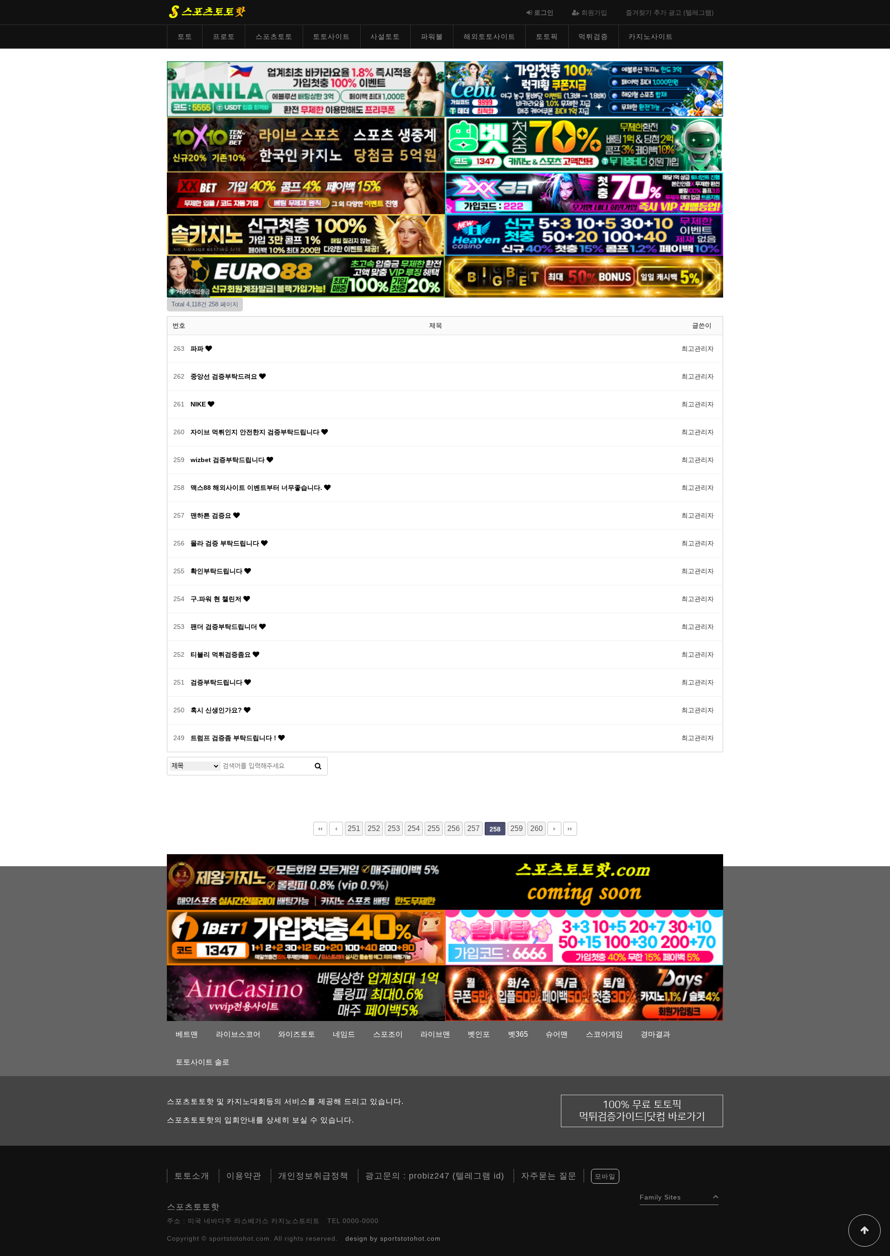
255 (433, 828)
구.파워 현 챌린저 (217, 599)
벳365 (518, 1034)
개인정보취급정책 (313, 1175)
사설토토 (385, 36)
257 (473, 828)
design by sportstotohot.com (393, 1238)
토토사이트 (331, 36)
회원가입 (593, 12)
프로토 (224, 36)
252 (374, 828)
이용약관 (243, 1175)
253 (394, 828)
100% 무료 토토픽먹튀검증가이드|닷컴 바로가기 (642, 1111)
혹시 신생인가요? (217, 710)
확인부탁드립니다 (217, 571)
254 (413, 828)
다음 (554, 829)
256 (453, 828)
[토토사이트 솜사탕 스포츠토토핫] (584, 937)
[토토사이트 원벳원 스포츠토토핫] (306, 937)
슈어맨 (557, 1034)
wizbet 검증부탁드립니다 (229, 459)
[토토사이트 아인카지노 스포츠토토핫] (306, 992)
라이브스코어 (238, 1034)
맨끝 (570, 829)
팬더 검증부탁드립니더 (225, 626)
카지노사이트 (651, 36)
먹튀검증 (593, 36)
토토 (185, 36)
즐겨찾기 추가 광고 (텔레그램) (670, 12)
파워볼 (432, 36)
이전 (336, 829)
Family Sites (660, 1195)
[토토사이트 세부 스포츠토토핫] (584, 88)
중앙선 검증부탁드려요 (225, 376)
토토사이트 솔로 (202, 1062)
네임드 (344, 1034)
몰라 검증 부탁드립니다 (226, 543)
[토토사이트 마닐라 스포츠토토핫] (306, 88)
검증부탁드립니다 (217, 682)
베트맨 (187, 1034)
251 (354, 828)
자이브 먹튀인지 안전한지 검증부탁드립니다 (256, 432)
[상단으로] (864, 1230)
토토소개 (192, 1175)
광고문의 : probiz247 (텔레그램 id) (434, 1175)
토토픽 (547, 36)
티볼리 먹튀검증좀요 (222, 654)
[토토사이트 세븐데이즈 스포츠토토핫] (584, 992)
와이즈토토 (296, 1034)
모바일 (605, 1176)
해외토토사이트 (489, 36)
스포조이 (388, 1034)
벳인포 (479, 1034)
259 (516, 828)
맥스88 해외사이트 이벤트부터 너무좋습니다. (257, 487)
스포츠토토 (273, 36)
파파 (198, 348)
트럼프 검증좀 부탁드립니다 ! (234, 738)
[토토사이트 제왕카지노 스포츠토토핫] (306, 881)
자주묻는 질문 (549, 1175)
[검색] (318, 766)
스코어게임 (604, 1034)
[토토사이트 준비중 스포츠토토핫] (584, 881)
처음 (320, 829)
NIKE (199, 404)
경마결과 (655, 1034)
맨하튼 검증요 (212, 515)
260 (536, 828)
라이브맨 (435, 1034)
